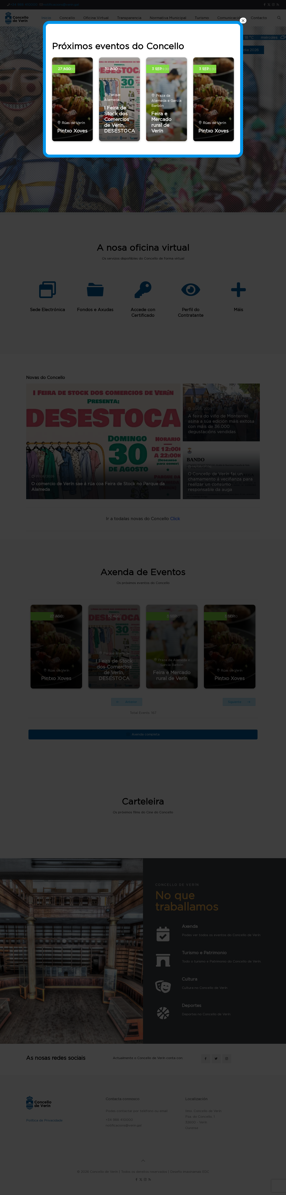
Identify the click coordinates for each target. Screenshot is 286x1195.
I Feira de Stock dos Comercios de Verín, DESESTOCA (119, 119)
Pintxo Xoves (72, 131)
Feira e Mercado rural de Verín (161, 122)
